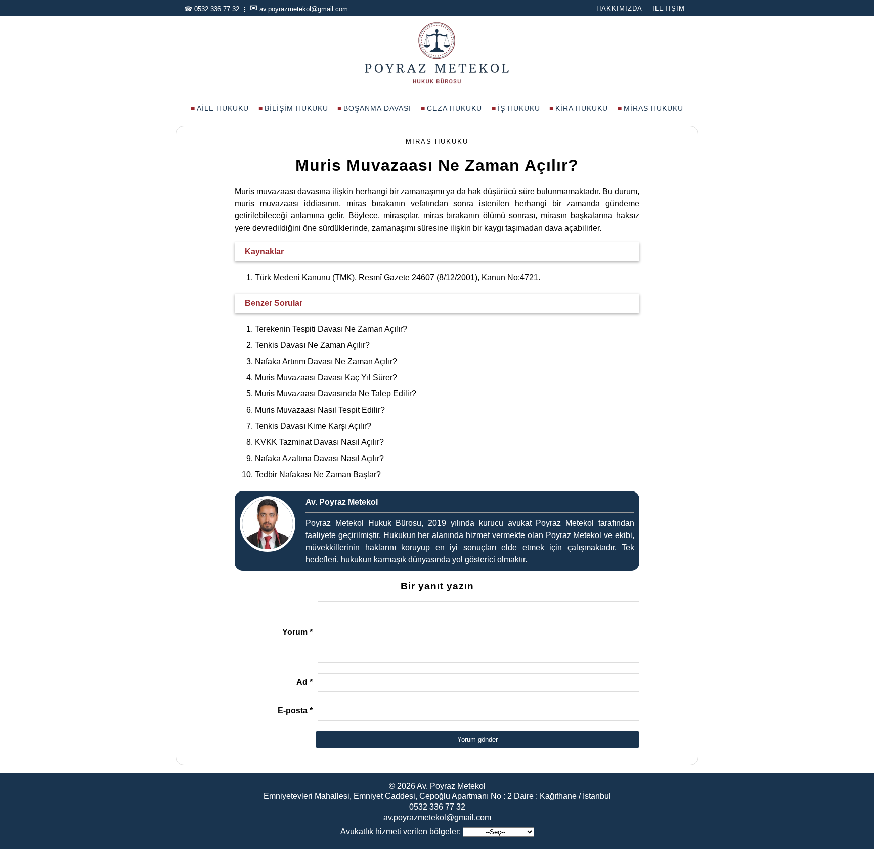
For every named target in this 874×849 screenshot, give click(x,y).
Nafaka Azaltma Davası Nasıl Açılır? (319, 458)
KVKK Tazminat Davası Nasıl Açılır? (319, 442)
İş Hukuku (519, 108)
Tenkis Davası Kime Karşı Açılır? (313, 426)
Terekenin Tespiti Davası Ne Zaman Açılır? (331, 329)
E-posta (295, 710)
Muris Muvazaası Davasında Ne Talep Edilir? (335, 393)
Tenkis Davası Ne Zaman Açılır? (312, 345)
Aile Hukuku (223, 108)
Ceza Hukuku (454, 108)
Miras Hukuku (653, 108)
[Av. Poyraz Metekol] (437, 82)
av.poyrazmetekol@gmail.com (303, 9)
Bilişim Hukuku (296, 108)
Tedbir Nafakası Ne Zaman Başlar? (318, 474)
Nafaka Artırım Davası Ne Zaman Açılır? (326, 361)
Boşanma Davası (377, 108)
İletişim (668, 8)
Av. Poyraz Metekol (451, 786)
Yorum (297, 632)
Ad (304, 682)
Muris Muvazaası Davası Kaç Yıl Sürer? (326, 377)
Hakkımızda (619, 8)
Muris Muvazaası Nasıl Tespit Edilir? (320, 410)
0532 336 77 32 (216, 9)
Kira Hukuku (581, 108)
